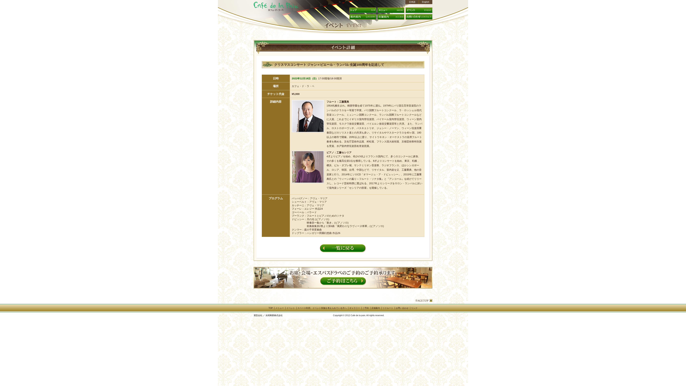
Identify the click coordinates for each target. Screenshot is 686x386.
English (425, 2)
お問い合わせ (402, 308)
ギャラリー (354, 308)
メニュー (279, 308)
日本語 (412, 2)
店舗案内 (375, 308)
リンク (414, 308)
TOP (271, 308)
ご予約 (365, 308)
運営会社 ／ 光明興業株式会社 (268, 315)
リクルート (387, 308)
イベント (290, 308)
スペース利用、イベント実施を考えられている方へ (322, 308)
